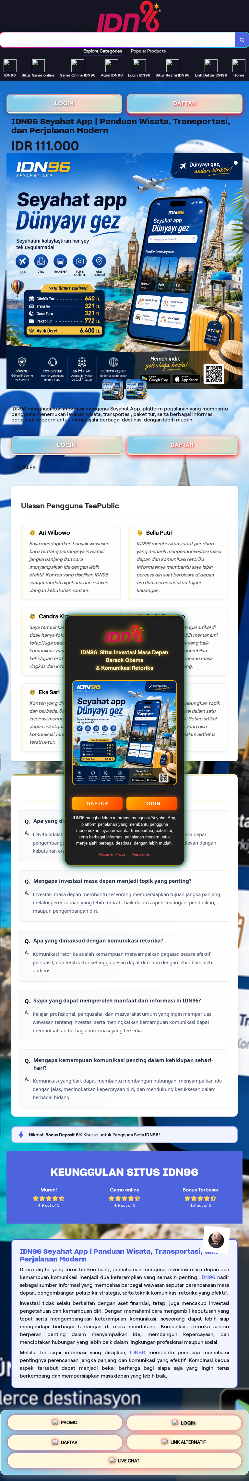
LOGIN (151, 803)
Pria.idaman (141, 854)
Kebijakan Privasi (112, 854)
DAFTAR (97, 803)
